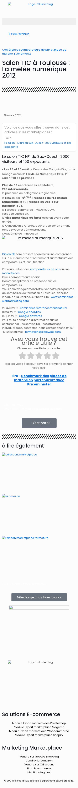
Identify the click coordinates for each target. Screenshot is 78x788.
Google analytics (29, 312)
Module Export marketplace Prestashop (39, 723)
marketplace (11, 273)
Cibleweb (8, 254)
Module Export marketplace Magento (39, 727)
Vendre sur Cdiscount (39, 764)
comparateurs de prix (45, 269)
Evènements (22, 54)
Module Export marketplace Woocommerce (39, 731)
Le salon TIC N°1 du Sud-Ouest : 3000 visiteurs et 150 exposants (37, 145)
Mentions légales (39, 772)
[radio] (22, 356)
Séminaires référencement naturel (43, 308)
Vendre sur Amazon (39, 760)
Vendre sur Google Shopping (39, 757)
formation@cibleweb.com (43, 332)
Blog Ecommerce (39, 768)
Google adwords (30, 316)
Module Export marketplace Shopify (39, 735)
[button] (39, 21)
